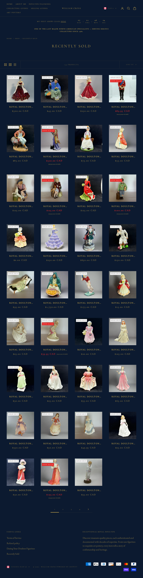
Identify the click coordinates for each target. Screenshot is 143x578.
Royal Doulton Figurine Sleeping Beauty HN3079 (20, 303)
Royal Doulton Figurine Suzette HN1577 (20, 443)
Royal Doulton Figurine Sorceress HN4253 (54, 156)
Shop (17, 38)
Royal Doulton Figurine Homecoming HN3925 (20, 206)
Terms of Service (14, 537)
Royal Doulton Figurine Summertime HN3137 (88, 443)
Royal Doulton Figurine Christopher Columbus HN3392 (88, 256)
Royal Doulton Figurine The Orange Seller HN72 (54, 303)
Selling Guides (39, 8)
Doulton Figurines (40, 4)
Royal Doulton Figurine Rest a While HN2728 (88, 156)
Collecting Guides (17, 8)
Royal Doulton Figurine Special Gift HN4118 (123, 443)
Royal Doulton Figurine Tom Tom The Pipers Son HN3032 (54, 350)
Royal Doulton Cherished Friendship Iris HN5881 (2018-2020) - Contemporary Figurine (54, 256)
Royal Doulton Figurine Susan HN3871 (54, 443)
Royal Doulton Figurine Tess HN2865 (20, 397)
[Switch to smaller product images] (10, 64)
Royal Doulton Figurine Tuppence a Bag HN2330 (54, 107)
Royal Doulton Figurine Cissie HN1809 (20, 256)
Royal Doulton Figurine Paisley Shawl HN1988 (122, 156)
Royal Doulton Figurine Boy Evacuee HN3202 (123, 206)
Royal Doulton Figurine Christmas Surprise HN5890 (89, 107)
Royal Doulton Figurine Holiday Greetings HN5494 (20, 107)
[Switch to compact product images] (15, 64)
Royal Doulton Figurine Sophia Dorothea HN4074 (54, 490)
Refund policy (13, 543)
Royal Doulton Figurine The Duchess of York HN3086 (123, 350)
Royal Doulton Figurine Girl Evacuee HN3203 (54, 206)
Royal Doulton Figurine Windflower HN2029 (88, 303)
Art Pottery (14, 13)
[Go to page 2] (88, 509)
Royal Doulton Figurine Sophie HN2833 (20, 490)
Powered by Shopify (67, 567)
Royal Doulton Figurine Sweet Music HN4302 (123, 397)
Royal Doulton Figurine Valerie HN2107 (122, 303)
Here (63, 21)
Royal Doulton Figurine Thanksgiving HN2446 (20, 156)
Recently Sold (30, 38)
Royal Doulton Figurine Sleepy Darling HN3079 (88, 490)
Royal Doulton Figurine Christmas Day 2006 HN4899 (88, 206)
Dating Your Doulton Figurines (21, 548)
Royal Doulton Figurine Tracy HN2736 (20, 350)
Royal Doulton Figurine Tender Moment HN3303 (54, 397)
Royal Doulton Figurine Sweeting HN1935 (88, 397)
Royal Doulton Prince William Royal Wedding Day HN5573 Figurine (123, 107)
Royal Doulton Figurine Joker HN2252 (123, 256)
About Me (21, 4)
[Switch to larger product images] (5, 64)
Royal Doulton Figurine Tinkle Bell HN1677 (88, 350)
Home (10, 4)
